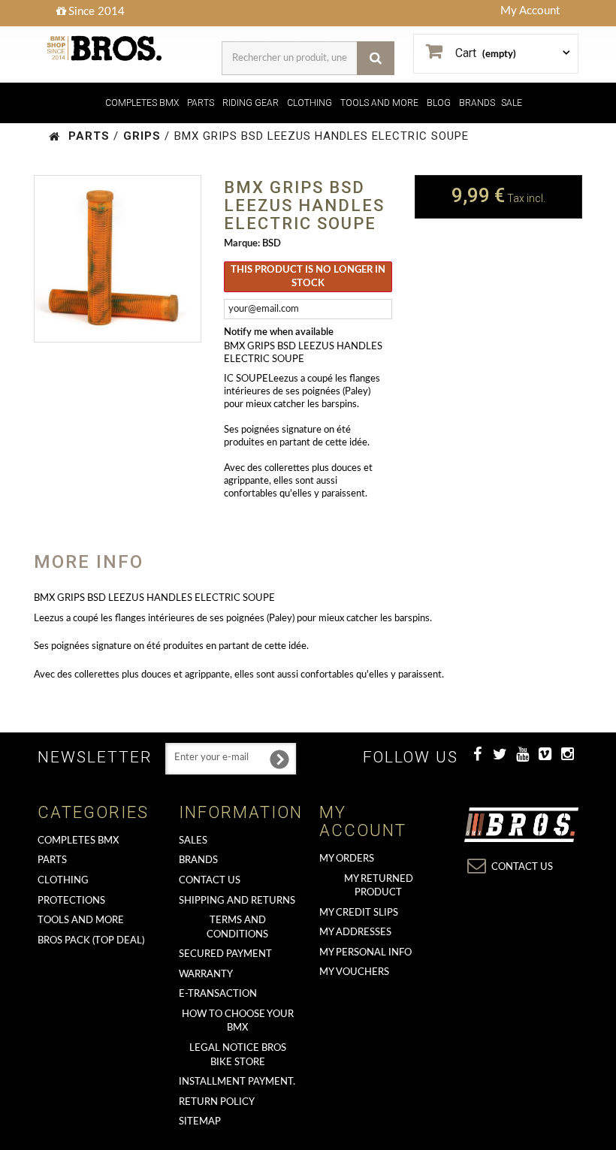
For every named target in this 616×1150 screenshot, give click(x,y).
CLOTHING (309, 103)
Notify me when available (279, 332)
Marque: (242, 244)
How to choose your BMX (238, 1022)
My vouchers (354, 972)
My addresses (355, 932)
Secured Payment (225, 954)
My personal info (365, 953)
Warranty (206, 974)
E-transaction (218, 994)
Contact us (209, 881)
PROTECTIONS (71, 901)
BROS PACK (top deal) (91, 941)
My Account (530, 11)
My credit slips (358, 913)
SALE (511, 103)
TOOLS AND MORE (379, 103)
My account (362, 821)
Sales (193, 841)
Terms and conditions (237, 928)
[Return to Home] (54, 136)
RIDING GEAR (250, 103)
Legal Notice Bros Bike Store (237, 1055)
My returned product (378, 886)
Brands (198, 860)
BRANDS (477, 103)
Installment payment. (237, 1082)
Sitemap (200, 1122)
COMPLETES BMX (142, 103)
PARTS (200, 103)
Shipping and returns (237, 901)
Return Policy (217, 1102)
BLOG (439, 103)
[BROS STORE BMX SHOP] (105, 48)
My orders (346, 859)
